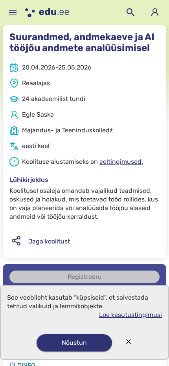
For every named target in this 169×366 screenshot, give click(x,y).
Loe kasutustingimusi (130, 314)
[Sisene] (155, 12)
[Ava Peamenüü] (12, 12)
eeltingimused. (121, 161)
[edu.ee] (47, 12)
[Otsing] (130, 12)
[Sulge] (128, 342)
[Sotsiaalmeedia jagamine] (16, 241)
